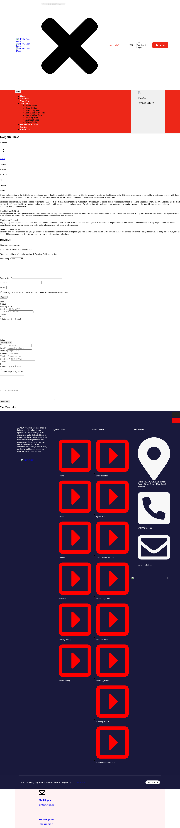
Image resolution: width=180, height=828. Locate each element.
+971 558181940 (46, 824)
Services (23, 127)
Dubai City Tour (32, 110)
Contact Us (25, 129)
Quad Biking (31, 108)
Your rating (5, 259)
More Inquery (46, 819)
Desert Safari (31, 106)
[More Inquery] (42, 812)
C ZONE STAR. (79, 782)
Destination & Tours (29, 124)
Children (3, 371)
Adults (3, 319)
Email (3, 287)
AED (149, 782)
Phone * (3, 351)
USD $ (155, 782)
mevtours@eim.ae (46, 805)
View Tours (25, 101)
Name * (3, 345)
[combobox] (53, 4)
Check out (4, 312)
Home (22, 96)
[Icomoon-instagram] (140, 572)
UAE (2, 158)
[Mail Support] (42, 792)
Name (3, 282)
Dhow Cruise (31, 122)
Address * (4, 353)
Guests (3, 314)
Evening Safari (32, 120)
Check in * (5, 356)
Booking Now (6, 343)
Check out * (5, 359)
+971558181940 (146, 103)
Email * (3, 348)
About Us (24, 98)
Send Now (5, 402)
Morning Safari (32, 117)
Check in (4, 309)
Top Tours (25, 103)
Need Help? (114, 45)
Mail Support (46, 800)
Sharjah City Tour (33, 115)
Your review (6, 278)
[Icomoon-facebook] (134, 572)
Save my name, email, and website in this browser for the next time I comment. (36, 292)
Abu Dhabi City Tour (35, 113)
